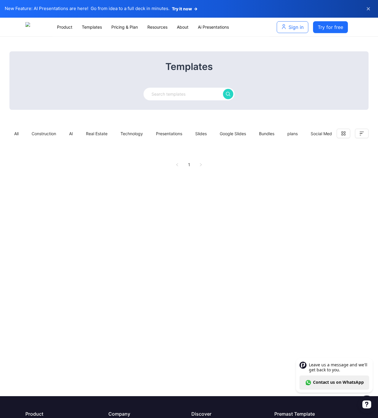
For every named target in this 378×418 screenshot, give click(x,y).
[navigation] (161, 27)
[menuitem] (64, 27)
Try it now (185, 8)
